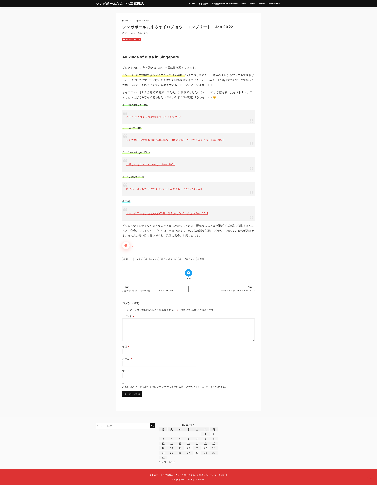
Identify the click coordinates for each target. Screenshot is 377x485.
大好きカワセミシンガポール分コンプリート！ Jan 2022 (148, 290)
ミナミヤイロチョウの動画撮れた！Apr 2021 (154, 117)
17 (163, 448)
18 (171, 448)
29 (205, 452)
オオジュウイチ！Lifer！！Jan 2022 (238, 290)
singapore (153, 259)
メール (127, 358)
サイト (126, 370)
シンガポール (170, 259)
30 (213, 452)
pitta (139, 259)
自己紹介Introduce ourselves (225, 4)
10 (163, 443)
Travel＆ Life (274, 4)
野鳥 (202, 259)
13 (188, 443)
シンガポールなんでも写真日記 (120, 4)
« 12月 (162, 461)
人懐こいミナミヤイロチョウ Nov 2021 (150, 164)
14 (197, 443)
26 (180, 452)
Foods (252, 4)
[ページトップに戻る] (370, 478)
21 (197, 448)
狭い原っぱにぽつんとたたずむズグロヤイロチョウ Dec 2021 (164, 188)
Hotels (262, 4)
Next (127, 287)
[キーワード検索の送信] (152, 425)
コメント (128, 316)
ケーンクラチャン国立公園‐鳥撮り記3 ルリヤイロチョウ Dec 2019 (167, 213)
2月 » (172, 461)
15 (205, 443)
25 (171, 452)
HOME (192, 4)
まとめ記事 (203, 4)
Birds (244, 4)
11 (172, 443)
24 (163, 452)
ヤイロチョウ (188, 259)
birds (128, 259)
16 (214, 443)
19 (180, 448)
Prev (250, 287)
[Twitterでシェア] (188, 273)
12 (180, 443)
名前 (126, 346)
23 (213, 448)
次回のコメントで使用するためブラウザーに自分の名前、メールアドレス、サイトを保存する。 (175, 386)
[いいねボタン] (126, 245)
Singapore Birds (133, 39)
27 (188, 452)
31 (163, 457)
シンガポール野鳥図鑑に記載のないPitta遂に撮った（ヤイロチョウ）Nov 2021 (175, 139)
